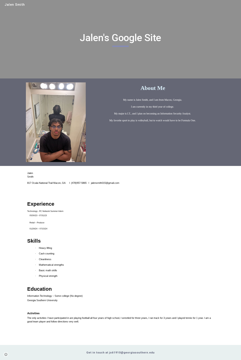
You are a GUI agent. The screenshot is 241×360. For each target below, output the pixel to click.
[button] (6, 354)
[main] (120, 39)
